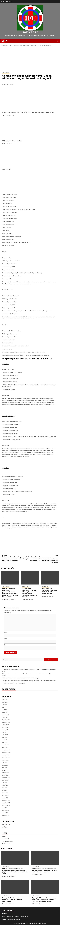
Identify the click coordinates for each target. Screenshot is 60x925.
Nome (5, 632)
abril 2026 (4, 709)
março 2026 (5, 712)
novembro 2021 (6, 815)
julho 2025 (4, 732)
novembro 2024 (6, 752)
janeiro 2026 (5, 717)
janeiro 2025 (5, 747)
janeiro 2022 (5, 813)
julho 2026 (4, 702)
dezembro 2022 (6, 800)
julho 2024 (4, 762)
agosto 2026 (5, 699)
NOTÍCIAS (4, 827)
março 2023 (5, 792)
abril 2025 (4, 740)
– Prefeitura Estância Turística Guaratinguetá (13, 683)
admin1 (12, 84)
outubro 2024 (5, 755)
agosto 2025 (5, 730)
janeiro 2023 (5, 797)
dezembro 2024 (6, 750)
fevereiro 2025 (5, 745)
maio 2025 (4, 737)
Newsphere (35, 923)
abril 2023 (4, 790)
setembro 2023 (6, 777)
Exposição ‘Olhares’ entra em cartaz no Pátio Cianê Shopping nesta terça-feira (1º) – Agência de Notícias (29, 680)
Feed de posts (5, 838)
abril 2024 (4, 770)
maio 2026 (4, 707)
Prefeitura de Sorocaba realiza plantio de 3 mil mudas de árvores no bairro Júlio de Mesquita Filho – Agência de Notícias (15, 557)
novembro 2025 (6, 722)
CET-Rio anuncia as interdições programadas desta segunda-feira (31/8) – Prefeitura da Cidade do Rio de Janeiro (10, 593)
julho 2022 (4, 808)
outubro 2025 (5, 725)
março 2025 (5, 742)
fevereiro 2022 (5, 810)
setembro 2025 (6, 727)
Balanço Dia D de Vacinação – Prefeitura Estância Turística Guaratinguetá (49, 591)
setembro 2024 (6, 757)
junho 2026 (5, 704)
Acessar (4, 836)
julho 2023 (4, 782)
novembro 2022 (6, 803)
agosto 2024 (5, 760)
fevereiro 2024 (5, 772)
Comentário (7, 612)
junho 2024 (5, 765)
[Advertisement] (30, 59)
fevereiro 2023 (5, 795)
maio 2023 (4, 787)
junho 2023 (5, 785)
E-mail (5, 638)
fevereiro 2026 (5, 715)
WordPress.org (6, 844)
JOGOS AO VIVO (5, 72)
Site (5, 645)
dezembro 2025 (6, 720)
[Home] (3, 41)
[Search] (58, 41)
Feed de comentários (7, 841)
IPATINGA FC (30, 32)
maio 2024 (4, 767)
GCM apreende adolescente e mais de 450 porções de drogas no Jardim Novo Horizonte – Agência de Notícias (29, 593)
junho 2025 (5, 735)
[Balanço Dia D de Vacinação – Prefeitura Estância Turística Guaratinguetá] (50, 577)
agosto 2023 (5, 780)
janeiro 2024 (5, 775)
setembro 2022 (6, 805)
